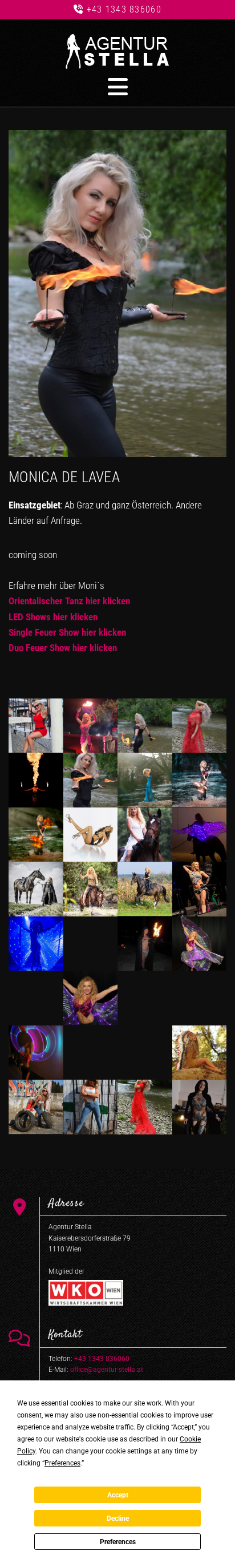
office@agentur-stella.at (106, 1370)
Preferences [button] (62, 1463)
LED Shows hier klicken (53, 617)
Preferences (118, 1542)
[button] (117, 86)
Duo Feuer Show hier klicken (63, 647)
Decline (118, 1518)
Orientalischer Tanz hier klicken (69, 601)
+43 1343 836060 (124, 9)
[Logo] (117, 52)
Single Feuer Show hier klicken (67, 632)
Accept (117, 1495)
